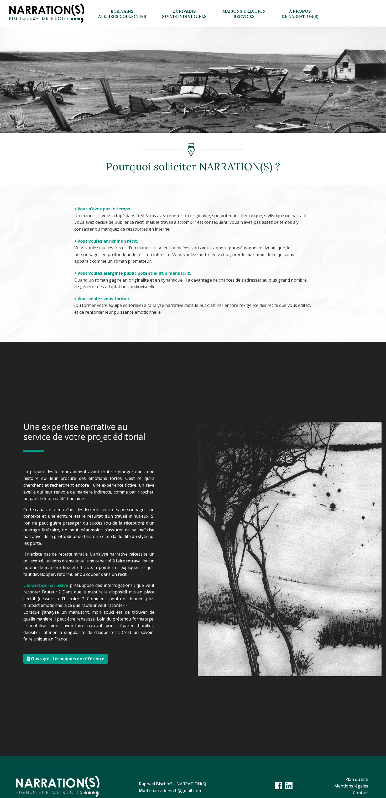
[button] (122, 13)
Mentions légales (351, 786)
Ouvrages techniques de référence (67, 659)
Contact (360, 793)
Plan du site (356, 779)
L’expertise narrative (45, 585)
